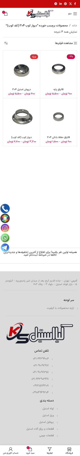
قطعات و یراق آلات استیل (40, 429)
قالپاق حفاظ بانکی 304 (58, 137)
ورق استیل (48, 415)
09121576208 (41, 386)
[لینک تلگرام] (55, 4)
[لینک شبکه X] (70, 4)
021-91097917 (41, 366)
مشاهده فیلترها (64, 43)
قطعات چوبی (46, 436)
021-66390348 (40, 379)
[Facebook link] (75, 4)
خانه (74, 26)
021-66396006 (41, 359)
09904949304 (41, 393)
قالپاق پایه (58, 89)
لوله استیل (48, 409)
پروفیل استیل (46, 422)
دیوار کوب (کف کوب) (21, 137)
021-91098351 (41, 372)
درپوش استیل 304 (21, 89)
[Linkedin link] (60, 4)
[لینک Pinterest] (65, 4)
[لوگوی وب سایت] (40, 14)
